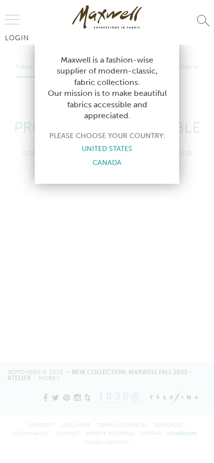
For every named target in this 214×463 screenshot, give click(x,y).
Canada (107, 162)
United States (107, 148)
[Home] (107, 17)
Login (17, 37)
